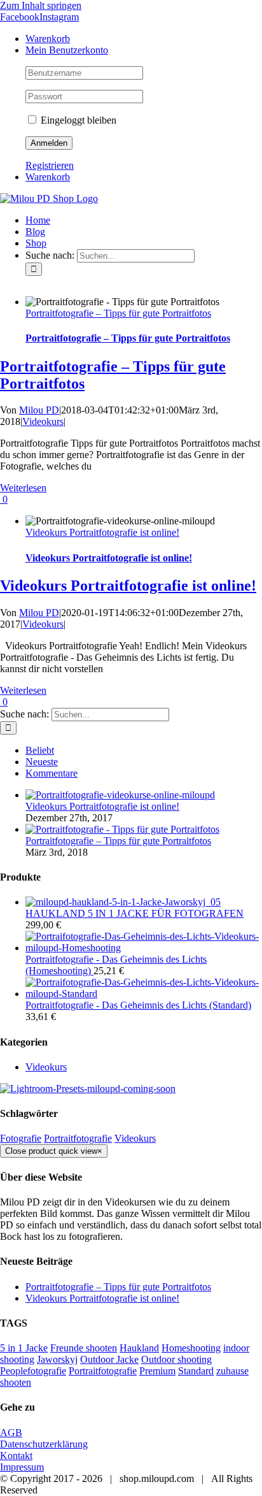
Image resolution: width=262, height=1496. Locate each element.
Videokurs (43, 421)
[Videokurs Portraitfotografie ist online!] (120, 794)
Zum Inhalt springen (40, 5)
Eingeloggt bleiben (77, 120)
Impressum (22, 1467)
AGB (11, 1432)
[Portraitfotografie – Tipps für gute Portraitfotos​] (122, 829)
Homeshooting (191, 1347)
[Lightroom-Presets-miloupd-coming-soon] (88, 1088)
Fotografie (20, 1138)
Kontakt (16, 1455)
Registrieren (49, 165)
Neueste (41, 761)
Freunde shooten (83, 1347)
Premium (157, 1370)
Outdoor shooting (176, 1359)
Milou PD (39, 410)
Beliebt (39, 750)
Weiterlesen (23, 487)
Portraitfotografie (78, 1138)
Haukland (139, 1347)
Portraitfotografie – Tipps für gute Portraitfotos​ (118, 313)
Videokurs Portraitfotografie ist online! (102, 532)
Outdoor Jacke (109, 1359)
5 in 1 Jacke (24, 1347)
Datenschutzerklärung (44, 1444)
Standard (196, 1370)
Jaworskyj (57, 1359)
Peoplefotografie (33, 1370)
